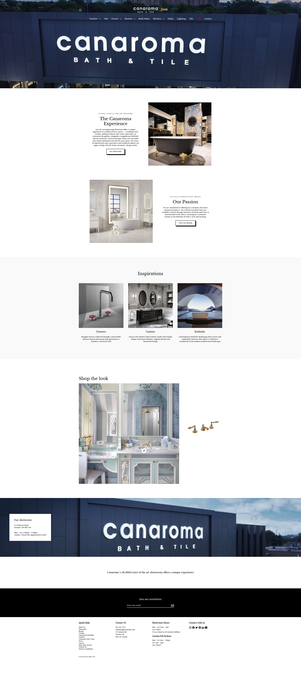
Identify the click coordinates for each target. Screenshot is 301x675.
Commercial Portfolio (86, 635)
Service (208, 19)
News (81, 641)
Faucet (115, 19)
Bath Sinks (144, 19)
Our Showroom (115, 151)
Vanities (93, 19)
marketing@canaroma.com (125, 630)
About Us (82, 627)
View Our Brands (185, 223)
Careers (81, 643)
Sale (199, 19)
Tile (191, 19)
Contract (82, 637)
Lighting (181, 19)
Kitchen (157, 19)
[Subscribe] (172, 605)
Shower (129, 19)
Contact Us (82, 647)
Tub (106, 19)
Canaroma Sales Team (87, 639)
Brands (81, 631)
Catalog (81, 633)
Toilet (171, 19)
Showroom (82, 629)
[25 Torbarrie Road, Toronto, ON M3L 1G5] (150, 527)
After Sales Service (85, 645)
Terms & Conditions (86, 649)
